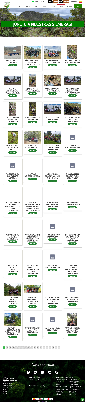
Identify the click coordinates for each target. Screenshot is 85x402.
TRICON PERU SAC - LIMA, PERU (12, 61)
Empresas (50, 1)
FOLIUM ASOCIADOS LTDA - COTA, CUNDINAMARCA (12, 119)
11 (34, 347)
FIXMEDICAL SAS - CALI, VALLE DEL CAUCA (12, 148)
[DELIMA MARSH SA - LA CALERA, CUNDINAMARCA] (12, 226)
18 (56, 347)
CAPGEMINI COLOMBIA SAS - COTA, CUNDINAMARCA (32, 330)
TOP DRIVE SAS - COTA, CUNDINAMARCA (52, 236)
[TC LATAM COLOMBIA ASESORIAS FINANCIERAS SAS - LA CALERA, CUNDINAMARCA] (12, 194)
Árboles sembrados (7, 383)
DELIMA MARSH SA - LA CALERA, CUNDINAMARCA (13, 237)
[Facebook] (28, 373)
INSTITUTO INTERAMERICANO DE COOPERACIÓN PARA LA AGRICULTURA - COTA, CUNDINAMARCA (32, 206)
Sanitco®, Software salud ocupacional (62, 390)
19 (59, 347)
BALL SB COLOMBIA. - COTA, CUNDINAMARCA (72, 61)
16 (50, 347)
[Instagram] (56, 373)
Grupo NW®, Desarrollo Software (61, 380)
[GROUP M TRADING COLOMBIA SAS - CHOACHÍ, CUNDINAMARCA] (12, 289)
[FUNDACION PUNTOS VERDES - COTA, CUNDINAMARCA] (72, 109)
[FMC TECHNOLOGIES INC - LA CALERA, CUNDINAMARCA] (72, 289)
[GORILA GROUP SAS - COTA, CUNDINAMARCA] (52, 80)
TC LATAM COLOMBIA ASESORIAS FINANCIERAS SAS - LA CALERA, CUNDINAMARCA (12, 206)
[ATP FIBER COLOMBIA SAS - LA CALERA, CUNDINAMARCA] (72, 319)
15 (47, 347)
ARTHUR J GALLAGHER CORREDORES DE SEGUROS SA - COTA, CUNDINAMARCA (32, 238)
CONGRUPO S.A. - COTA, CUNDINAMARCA (52, 266)
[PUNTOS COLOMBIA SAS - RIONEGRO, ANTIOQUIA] (12, 165)
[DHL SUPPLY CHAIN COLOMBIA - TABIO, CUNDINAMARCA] (52, 137)
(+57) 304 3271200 (34, 379)
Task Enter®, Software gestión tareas (74, 390)
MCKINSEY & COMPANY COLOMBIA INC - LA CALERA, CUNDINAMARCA (72, 238)
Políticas (5, 393)
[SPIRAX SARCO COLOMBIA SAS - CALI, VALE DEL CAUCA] (52, 165)
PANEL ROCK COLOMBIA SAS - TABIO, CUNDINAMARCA (12, 268)
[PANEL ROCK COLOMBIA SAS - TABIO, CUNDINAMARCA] (12, 257)
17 (53, 347)
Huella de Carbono (74, 1)
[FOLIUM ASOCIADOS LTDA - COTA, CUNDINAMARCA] (12, 109)
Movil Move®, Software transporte (61, 386)
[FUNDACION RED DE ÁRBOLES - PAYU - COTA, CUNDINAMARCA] (72, 80)
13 (40, 347)
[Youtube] (35, 373)
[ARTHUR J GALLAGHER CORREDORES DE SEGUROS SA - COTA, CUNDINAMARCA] (32, 226)
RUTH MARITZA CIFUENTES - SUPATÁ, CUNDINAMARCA (52, 204)
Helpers (60, 1)
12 (37, 347)
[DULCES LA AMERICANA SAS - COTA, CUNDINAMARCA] (12, 80)
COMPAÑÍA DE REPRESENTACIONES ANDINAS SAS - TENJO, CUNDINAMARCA (12, 331)
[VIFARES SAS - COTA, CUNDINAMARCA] (52, 109)
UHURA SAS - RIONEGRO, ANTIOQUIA (32, 175)
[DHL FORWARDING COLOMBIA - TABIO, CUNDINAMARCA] (72, 165)
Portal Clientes (66, 1)
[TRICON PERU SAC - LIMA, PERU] (12, 52)
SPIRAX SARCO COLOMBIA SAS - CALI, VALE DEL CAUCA (52, 176)
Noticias (5, 391)
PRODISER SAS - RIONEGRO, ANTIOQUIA (72, 203)
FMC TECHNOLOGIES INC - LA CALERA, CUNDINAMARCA (72, 300)
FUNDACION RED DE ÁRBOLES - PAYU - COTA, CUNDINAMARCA (72, 91)
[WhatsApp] (42, 373)
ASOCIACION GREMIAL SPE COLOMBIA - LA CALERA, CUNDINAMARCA (52, 301)
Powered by (39, 401)
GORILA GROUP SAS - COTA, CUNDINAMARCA (52, 90)
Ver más (12, 65)
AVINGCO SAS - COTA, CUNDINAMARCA (52, 329)
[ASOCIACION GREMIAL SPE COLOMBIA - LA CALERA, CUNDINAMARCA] (52, 289)
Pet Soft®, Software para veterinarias (75, 386)
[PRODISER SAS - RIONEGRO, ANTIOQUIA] (72, 194)
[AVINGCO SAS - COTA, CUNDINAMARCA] (52, 319)
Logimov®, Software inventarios (61, 393)
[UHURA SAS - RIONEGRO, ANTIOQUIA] (32, 165)
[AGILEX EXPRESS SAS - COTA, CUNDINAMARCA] (72, 137)
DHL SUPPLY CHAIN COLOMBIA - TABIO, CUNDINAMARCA (52, 148)
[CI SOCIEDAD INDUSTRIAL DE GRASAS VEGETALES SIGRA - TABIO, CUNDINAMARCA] (72, 257)
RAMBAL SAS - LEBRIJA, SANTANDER (32, 147)
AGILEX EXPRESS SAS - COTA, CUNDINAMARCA (72, 147)
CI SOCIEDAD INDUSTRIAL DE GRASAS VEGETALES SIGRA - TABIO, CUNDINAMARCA (72, 269)
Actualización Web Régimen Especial (38, 386)
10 (31, 347)
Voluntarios (56, 1)
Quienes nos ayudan (8, 385)
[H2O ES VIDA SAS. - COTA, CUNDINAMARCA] (52, 52)
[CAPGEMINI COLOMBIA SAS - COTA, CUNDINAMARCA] (32, 319)
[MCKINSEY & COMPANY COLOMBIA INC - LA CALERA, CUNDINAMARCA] (72, 226)
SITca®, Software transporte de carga (74, 380)
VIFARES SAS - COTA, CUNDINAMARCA (52, 118)
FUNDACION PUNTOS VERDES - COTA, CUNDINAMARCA (72, 119)
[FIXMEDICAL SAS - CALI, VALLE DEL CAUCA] (12, 137)
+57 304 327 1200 (40, 1)
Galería (4, 389)
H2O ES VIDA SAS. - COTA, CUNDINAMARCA (52, 61)
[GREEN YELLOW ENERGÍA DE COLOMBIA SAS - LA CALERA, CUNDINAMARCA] (32, 257)
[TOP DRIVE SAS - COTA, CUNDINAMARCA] (52, 226)
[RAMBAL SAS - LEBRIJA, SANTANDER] (32, 137)
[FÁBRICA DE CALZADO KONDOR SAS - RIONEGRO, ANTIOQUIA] (32, 52)
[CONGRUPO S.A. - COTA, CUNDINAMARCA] (52, 257)
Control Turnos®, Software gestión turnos (75, 393)
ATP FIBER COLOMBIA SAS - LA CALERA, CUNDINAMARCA (72, 330)
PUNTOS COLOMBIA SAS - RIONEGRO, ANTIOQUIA (12, 176)
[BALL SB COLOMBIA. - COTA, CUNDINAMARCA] (72, 52)
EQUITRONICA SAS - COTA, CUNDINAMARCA (32, 90)
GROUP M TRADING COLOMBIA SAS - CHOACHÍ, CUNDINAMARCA (12, 301)
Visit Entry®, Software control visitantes (74, 383)
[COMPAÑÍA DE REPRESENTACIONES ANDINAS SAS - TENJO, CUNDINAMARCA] (12, 319)
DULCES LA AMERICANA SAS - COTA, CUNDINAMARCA (12, 91)
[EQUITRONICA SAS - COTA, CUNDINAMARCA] (32, 80)
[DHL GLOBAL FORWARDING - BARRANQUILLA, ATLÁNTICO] (32, 289)
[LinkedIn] (49, 373)
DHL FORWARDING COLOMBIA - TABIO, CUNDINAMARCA (72, 176)
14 (43, 347)
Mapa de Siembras (7, 387)
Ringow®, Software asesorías (60, 383)
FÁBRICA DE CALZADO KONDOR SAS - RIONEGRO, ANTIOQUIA (32, 62)
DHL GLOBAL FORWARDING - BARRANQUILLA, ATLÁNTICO (32, 301)
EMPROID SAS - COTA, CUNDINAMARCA (32, 118)
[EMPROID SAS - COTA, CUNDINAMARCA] (32, 109)
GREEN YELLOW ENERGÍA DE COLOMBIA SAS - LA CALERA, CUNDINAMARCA (32, 269)
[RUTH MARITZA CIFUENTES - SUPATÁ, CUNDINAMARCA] (52, 194)
